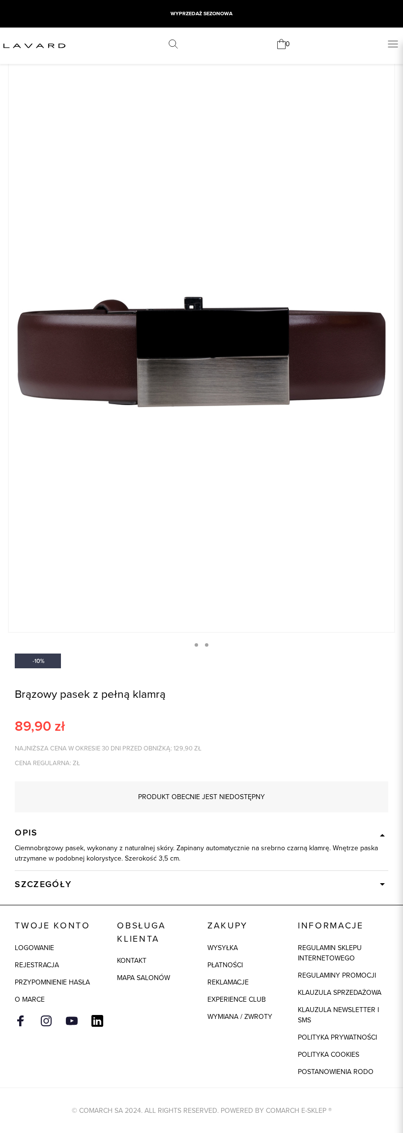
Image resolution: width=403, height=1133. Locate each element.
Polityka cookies (328, 1054)
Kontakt (131, 960)
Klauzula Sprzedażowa (339, 992)
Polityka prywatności (337, 1037)
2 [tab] (206, 645)
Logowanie (34, 948)
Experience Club (236, 999)
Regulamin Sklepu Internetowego (330, 953)
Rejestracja (37, 965)
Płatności (225, 965)
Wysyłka (222, 948)
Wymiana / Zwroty (239, 1016)
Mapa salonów (143, 978)
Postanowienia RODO (336, 1071)
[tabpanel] (201, 342)
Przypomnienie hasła (52, 982)
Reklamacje (228, 982)
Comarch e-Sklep (296, 1110)
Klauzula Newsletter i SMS (338, 1015)
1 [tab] (196, 645)
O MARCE (30, 999)
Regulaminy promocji (337, 975)
